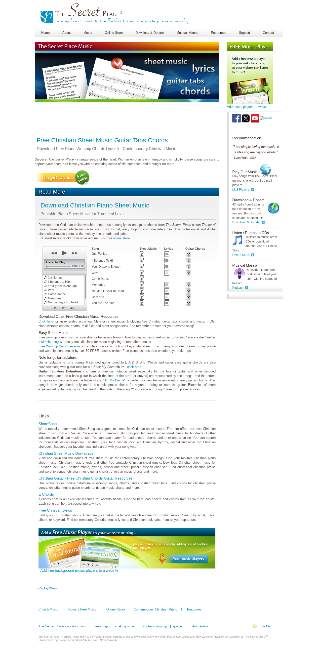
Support (244, 33)
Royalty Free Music (82, 609)
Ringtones (194, 609)
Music (87, 33)
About (66, 33)
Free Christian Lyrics (55, 510)
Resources (218, 33)
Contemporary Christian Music (155, 609)
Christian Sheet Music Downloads (66, 453)
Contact (268, 33)
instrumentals (198, 626)
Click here (46, 321)
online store (121, 238)
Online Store (114, 33)
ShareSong (48, 424)
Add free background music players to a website (79, 570)
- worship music (63, 626)
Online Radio (115, 609)
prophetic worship (154, 626)
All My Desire (114, 380)
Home (45, 33)
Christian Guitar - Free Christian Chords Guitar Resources (86, 478)
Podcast (237, 287)
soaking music (125, 626)
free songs (101, 626)
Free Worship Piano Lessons (59, 346)
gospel (178, 626)
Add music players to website (248, 107)
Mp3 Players (240, 189)
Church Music (48, 609)
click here (134, 367)
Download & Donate (149, 33)
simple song (50, 342)
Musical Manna (187, 33)
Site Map (265, 626)
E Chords (46, 494)
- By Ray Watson (48, 588)
